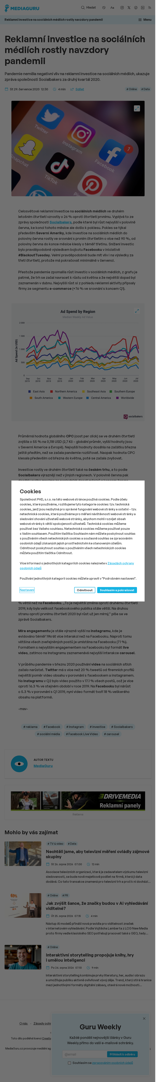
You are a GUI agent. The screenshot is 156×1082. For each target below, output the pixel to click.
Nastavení (27, 590)
